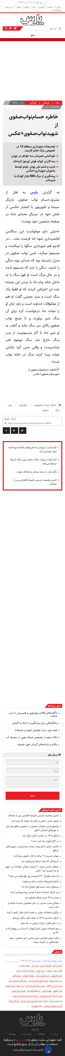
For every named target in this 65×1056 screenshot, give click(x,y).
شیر (10, 405)
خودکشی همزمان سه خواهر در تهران (33, 156)
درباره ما (55, 1034)
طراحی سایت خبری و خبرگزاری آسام (28, 1049)
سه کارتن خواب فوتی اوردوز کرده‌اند (34, 161)
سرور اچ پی (40, 971)
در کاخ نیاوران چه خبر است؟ (45, 841)
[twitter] (14, 430)
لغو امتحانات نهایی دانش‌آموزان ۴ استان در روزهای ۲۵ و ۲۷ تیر (32, 931)
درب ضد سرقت (55, 981)
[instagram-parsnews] (6, 28)
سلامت (50, 7)
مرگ (57, 410)
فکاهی (18, 7)
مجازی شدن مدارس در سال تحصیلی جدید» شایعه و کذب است (33, 905)
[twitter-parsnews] (10, 28)
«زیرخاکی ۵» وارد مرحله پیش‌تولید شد (40, 861)
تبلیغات (41, 1034)
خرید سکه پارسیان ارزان (35, 986)
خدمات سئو (57, 966)
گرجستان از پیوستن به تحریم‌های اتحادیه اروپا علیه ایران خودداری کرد (32, 449)
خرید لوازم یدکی (42, 976)
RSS (34, 1030)
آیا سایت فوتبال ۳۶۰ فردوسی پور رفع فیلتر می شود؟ (33, 876)
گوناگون (32, 103)
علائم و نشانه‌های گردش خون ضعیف (37, 744)
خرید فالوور (57, 991)
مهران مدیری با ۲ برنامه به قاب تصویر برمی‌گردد (36, 856)
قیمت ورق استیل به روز (38, 981)
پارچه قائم (16, 976)
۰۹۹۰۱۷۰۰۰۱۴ (26, 961)
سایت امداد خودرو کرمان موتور (25, 996)
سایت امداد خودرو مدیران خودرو (34, 1001)
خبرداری (35, 966)
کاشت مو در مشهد (54, 971)
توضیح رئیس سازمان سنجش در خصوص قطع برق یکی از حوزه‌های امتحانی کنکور (32, 828)
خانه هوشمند (36, 1006)
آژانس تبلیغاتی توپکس (53, 1006)
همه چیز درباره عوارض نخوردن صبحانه (36, 730)
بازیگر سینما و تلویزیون (45, 405)
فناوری (41, 7)
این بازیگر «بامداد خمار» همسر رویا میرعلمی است (34, 892)
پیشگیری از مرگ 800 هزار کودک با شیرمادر (34, 178)
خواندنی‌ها (57, 10)
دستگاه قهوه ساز (33, 991)
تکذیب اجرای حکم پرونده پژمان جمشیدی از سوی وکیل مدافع (32, 848)
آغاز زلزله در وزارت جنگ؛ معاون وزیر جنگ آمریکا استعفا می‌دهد (33, 462)
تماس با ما (26, 1034)
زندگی (58, 7)
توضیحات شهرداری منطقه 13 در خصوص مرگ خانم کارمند (35, 149)
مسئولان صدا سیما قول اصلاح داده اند (40, 887)
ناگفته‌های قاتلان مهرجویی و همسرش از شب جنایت (33, 714)
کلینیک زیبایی (45, 966)
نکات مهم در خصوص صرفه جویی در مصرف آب (31, 737)
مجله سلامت (24, 966)
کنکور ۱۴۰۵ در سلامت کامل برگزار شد (40, 836)
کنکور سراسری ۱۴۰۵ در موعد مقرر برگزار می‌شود (35, 918)
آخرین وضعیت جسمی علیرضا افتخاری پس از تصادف (35, 482)
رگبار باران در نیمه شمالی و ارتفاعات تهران (37, 472)
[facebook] (6, 430)
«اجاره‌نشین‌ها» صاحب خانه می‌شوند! (40, 881)
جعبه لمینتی (46, 991)
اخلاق (26, 7)
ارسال (32, 795)
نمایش (57, 952)
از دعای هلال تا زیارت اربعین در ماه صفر (40, 923)
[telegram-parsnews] (14, 28)
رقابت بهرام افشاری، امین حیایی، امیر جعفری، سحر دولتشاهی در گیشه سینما (34, 940)
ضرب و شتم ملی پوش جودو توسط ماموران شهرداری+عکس (35, 169)
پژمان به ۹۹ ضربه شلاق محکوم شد (42, 898)
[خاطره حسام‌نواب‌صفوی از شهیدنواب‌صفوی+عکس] (22, 430)
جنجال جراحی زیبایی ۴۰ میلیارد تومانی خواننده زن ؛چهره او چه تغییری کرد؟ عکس (32, 869)
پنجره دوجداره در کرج (25, 971)
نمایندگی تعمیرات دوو (18, 981)
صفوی (45, 410)
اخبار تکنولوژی (56, 976)
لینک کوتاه (10, 419)
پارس (31, 192)
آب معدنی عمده (55, 1001)
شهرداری (23, 405)
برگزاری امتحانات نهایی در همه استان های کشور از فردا (33, 912)
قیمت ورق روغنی (18, 991)
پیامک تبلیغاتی (28, 976)
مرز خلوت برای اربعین (15, 986)
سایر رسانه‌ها (54, 706)
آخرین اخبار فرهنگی (51, 810)
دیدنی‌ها (9, 7)
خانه (57, 103)
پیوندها (12, 1034)
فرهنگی (46, 103)
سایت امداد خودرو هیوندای (51, 996)
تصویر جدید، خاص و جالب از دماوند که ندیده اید (35, 821)
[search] (60, 28)
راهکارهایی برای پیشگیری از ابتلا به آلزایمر (34, 723)
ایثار (34, 7)
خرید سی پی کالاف (54, 986)
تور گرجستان (14, 1001)
